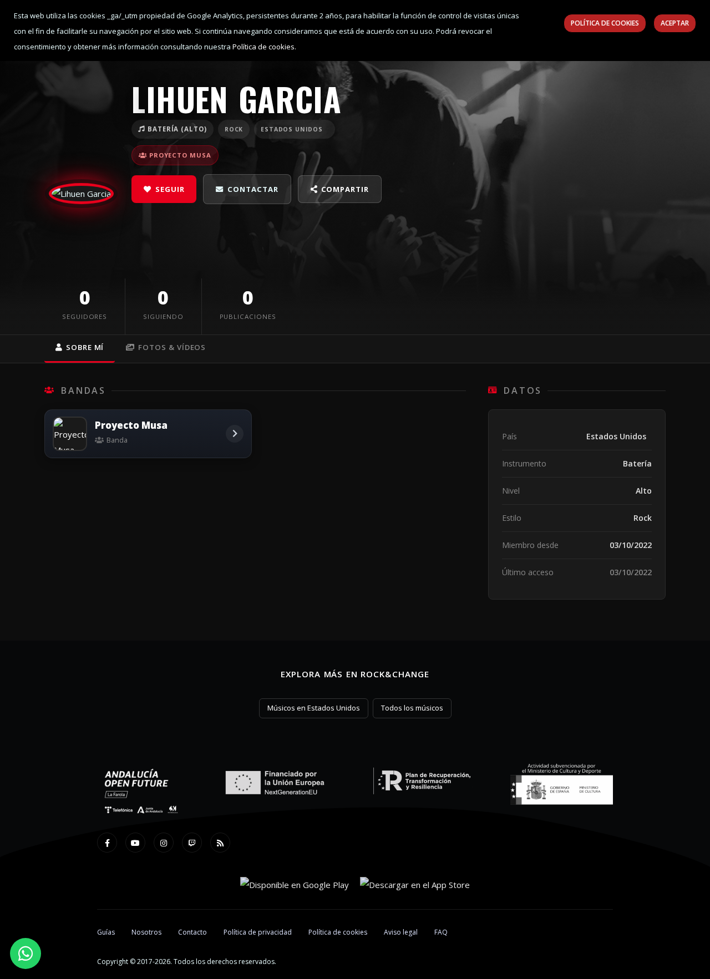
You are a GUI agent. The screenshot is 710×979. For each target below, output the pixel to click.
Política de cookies (337, 932)
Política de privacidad (258, 932)
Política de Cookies (605, 23)
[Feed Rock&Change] (220, 843)
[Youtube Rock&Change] (135, 843)
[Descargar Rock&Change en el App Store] (415, 884)
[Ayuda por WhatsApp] (25, 953)
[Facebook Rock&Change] (107, 843)
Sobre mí (85, 347)
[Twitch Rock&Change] (192, 843)
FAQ (441, 932)
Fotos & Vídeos (172, 347)
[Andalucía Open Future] (141, 792)
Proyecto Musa (180, 155)
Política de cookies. (264, 47)
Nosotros (146, 932)
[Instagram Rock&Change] (164, 843)
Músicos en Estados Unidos (313, 708)
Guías (106, 932)
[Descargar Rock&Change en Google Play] (294, 884)
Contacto (192, 932)
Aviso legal (401, 932)
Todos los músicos (412, 708)
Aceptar (675, 23)
